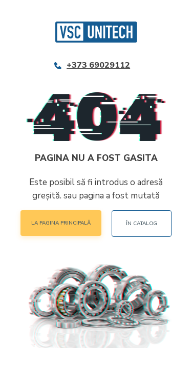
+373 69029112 (98, 65)
